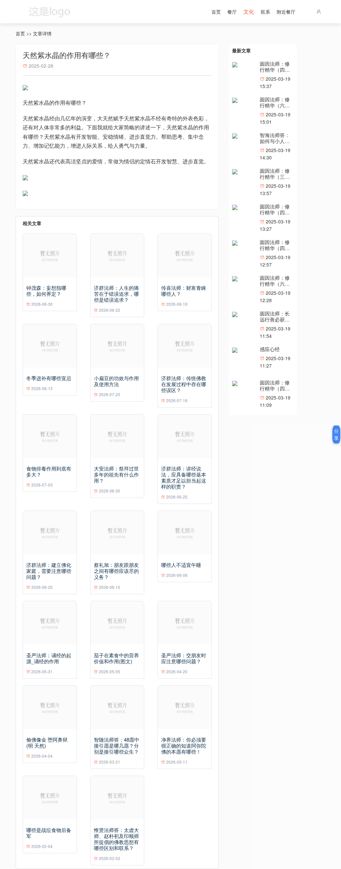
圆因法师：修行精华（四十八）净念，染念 (275, 391)
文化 (248, 11)
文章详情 (42, 33)
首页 (216, 11)
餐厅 (232, 11)
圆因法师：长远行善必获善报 (275, 319)
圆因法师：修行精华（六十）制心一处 (275, 283)
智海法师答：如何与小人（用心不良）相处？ (275, 143)
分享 (336, 434)
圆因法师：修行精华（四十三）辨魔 (275, 212)
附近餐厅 (286, 11)
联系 (265, 11)
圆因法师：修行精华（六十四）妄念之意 (275, 105)
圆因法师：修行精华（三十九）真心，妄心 (275, 179)
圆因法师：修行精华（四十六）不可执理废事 (275, 72)
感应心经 (270, 348)
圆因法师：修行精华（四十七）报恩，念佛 (275, 250)
